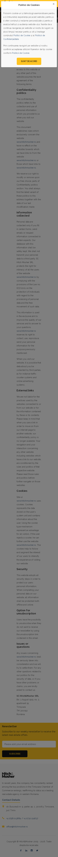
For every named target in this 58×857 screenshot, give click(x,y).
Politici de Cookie (22, 35)
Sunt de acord (29, 61)
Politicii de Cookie (20, 53)
